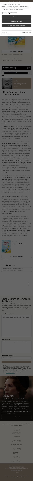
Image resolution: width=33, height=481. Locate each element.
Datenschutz (28, 32)
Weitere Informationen (16, 29)
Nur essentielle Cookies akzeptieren (16, 25)
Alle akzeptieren (16, 17)
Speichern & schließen (16, 21)
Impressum (23, 32)
